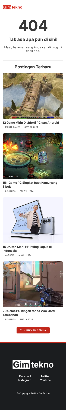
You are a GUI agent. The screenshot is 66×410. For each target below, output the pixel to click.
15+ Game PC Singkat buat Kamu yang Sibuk (30, 184)
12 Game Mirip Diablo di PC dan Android (31, 122)
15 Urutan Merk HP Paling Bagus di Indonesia (27, 248)
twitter (45, 376)
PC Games (10, 191)
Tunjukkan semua (33, 330)
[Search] (56, 6)
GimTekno (44, 393)
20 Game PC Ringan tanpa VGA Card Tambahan (29, 313)
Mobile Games (12, 127)
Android (9, 255)
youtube (45, 380)
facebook (25, 376)
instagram (24, 380)
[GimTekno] (13, 8)
